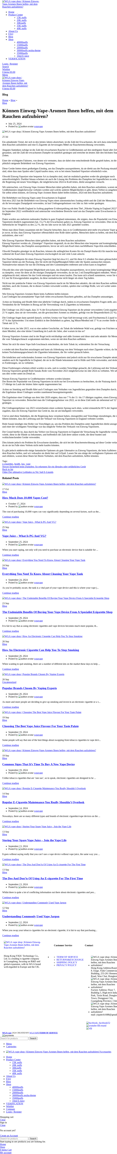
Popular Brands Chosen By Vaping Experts (29, 688)
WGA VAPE (34, 1033)
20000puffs (22, 47)
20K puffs (22, 20)
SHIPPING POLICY (67, 962)
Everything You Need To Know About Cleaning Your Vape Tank (42, 573)
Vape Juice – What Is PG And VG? (24, 535)
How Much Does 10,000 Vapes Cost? (25, 497)
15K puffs (22, 17)
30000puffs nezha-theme (29, 50)
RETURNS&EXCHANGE (70, 959)
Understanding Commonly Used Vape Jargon (30, 916)
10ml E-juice (23, 56)
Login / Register (14, 1112)
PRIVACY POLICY (67, 965)
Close (2, 1119)
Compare (10, 1109)
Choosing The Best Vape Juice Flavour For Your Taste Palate (40, 726)
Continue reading (10, 517)
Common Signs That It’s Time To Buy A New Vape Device (38, 764)
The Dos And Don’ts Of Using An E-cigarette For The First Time (42, 878)
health (17, 464)
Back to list (7, 469)
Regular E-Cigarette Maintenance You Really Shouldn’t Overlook (43, 802)
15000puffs (22, 45)
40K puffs (22, 28)
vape (28, 464)
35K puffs (22, 25)
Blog (13, 100)
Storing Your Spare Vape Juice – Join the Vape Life (34, 840)
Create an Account (9, 1135)
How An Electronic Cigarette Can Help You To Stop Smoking (40, 650)
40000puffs (22, 42)
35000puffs (22, 53)
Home (5, 100)
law (23, 464)
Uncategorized (9, 682)
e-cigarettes (7, 464)
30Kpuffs (21, 23)
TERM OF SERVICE (67, 957)
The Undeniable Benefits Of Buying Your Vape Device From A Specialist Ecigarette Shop (57, 612)
